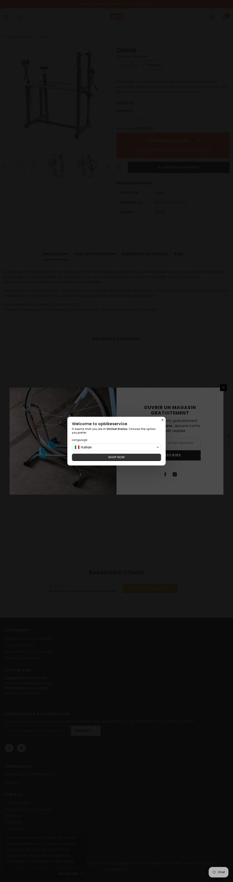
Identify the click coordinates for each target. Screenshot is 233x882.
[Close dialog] (162, 420)
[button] (116, 447)
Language (79, 440)
